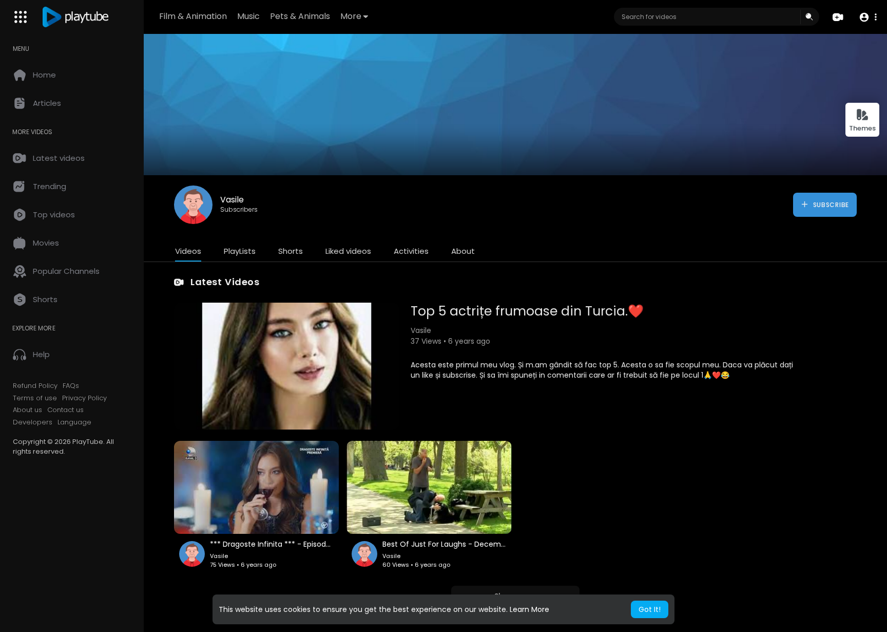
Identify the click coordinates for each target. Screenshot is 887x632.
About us (27, 410)
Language (74, 422)
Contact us (65, 410)
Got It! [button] (650, 609)
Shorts (290, 251)
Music (248, 16)
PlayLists (240, 251)
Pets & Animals (300, 16)
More (350, 16)
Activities (411, 251)
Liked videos (348, 251)
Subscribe (830, 204)
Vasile (232, 200)
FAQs (71, 386)
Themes (862, 128)
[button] (868, 17)
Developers (32, 422)
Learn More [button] (529, 609)
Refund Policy (35, 386)
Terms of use (35, 398)
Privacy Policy (84, 398)
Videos (188, 251)
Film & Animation (193, 16)
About (463, 251)
